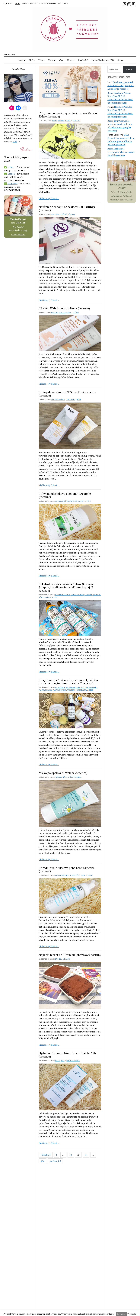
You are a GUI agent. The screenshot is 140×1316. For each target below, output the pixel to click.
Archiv (65, 4)
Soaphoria (13, 183)
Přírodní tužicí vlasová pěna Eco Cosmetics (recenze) (66, 869)
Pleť (31, 60)
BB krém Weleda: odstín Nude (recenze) (64, 308)
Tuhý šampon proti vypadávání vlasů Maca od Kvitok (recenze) (68, 114)
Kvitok (61, 121)
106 (42, 1161)
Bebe (109, 92)
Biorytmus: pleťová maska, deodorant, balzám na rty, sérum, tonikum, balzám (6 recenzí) (68, 681)
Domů (17, 4)
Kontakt (34, 4)
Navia (68, 121)
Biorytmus (60, 687)
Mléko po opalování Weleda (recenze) (63, 773)
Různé (70, 60)
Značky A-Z (83, 60)
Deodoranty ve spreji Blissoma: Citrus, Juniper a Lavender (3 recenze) (120, 85)
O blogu (25, 4)
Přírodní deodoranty (74, 501)
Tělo (40, 60)
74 (86, 1154)
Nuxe (57, 1061)
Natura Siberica (62, 595)
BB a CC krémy (65, 312)
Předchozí (46, 1154)
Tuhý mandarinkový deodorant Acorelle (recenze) (65, 495)
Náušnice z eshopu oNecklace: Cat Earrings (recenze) (67, 208)
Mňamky (66, 959)
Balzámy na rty (73, 687)
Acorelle (59, 501)
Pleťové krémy (45, 690)
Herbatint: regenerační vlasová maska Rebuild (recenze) (120, 152)
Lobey (10, 167)
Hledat (129, 69)
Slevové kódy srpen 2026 (50, 4)
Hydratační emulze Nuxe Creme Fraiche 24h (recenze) (67, 1054)
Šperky (72, 214)
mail (15, 141)
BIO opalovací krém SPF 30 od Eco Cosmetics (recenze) (67, 393)
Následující (55, 1161)
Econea (11, 173)
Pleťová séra (91, 687)
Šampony (77, 121)
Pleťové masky (59, 690)
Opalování (70, 400)
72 (70, 1154)
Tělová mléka (75, 777)
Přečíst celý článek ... (49, 198)
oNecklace (56, 214)
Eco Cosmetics (58, 400)
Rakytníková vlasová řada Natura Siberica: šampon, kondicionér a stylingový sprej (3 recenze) (66, 587)
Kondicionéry (77, 595)
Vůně (61, 60)
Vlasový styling (77, 875)
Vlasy (50, 60)
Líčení (20, 60)
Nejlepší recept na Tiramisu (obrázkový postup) (70, 955)
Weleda (54, 312)
